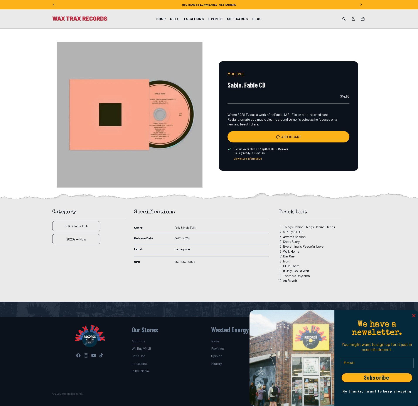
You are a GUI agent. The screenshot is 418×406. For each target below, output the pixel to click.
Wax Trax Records (72, 393)
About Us (138, 341)
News (215, 341)
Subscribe (375, 377)
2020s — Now (76, 239)
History (216, 363)
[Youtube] (93, 355)
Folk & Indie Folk (76, 226)
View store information (248, 158)
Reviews (217, 348)
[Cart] (362, 19)
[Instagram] (86, 355)
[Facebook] (78, 355)
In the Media (140, 371)
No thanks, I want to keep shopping (375, 391)
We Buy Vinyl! (141, 348)
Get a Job (138, 356)
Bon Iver (236, 73)
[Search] (344, 19)
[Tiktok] (101, 355)
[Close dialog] (412, 315)
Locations (139, 363)
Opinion (216, 356)
